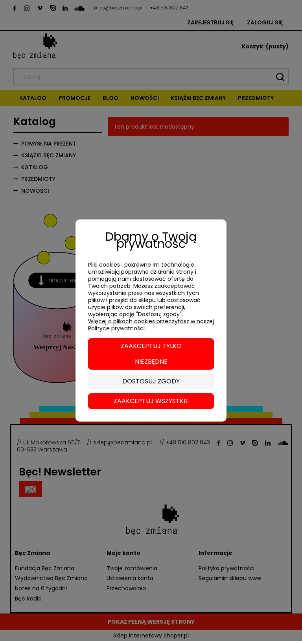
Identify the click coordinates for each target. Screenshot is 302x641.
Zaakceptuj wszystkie (151, 400)
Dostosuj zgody (151, 381)
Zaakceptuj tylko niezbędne (151, 353)
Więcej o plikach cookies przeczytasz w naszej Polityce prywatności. (151, 324)
